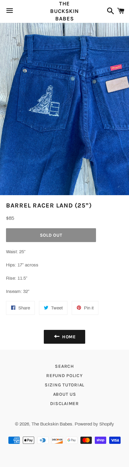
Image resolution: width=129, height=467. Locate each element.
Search (64, 366)
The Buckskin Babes (64, 11)
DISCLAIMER (64, 403)
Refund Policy (64, 375)
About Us (64, 394)
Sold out (51, 235)
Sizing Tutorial (64, 385)
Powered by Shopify (94, 424)
